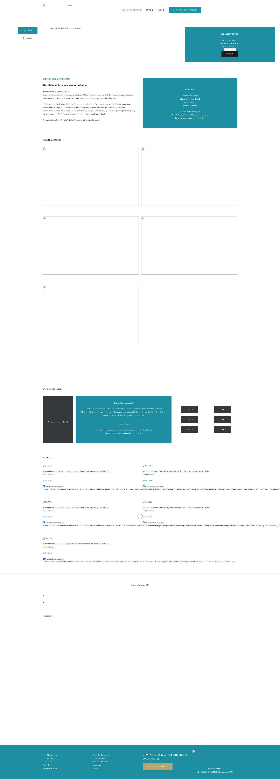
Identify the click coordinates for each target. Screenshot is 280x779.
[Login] (206, 11)
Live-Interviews (99, 758)
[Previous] (141, 596)
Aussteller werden (50, 768)
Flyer (190, 409)
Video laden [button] (47, 480)
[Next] (141, 602)
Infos (149, 10)
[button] (215, 11)
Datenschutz (98, 768)
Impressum (97, 765)
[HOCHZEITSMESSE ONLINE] (69, 10)
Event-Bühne (48, 765)
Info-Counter (48, 762)
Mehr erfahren (48, 474)
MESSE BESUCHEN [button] (132, 10)
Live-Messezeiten (50, 755)
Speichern (27, 38)
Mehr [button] (161, 10)
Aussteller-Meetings (101, 762)
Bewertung (229, 46)
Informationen (48, 758)
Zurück (27, 30)
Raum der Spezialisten (101, 755)
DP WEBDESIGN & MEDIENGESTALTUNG (215, 772)
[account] (236, 11)
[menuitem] (132, 10)
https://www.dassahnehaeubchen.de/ (189, 118)
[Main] (141, 599)
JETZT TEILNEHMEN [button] (157, 767)
